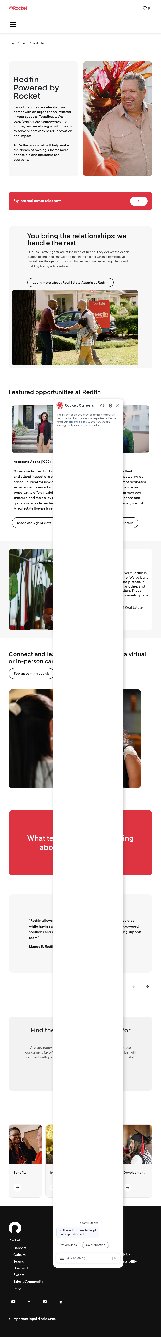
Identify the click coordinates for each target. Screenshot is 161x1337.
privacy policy (77, 421)
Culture (19, 1254)
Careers (19, 1248)
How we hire (23, 1268)
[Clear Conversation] (102, 405)
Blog (17, 1288)
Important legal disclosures (34, 1318)
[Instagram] (44, 1301)
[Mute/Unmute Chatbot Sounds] (110, 405)
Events (18, 1274)
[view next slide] (147, 987)
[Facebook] (29, 1301)
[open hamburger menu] (13, 24)
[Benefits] (17, 1188)
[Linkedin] (60, 1301)
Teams (24, 43)
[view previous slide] (133, 987)
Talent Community (28, 1281)
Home (12, 43)
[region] (88, 831)
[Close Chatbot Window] (117, 405)
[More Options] (61, 1258)
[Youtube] (13, 1301)
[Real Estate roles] (139, 201)
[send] (114, 1258)
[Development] (128, 1188)
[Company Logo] (18, 8)
